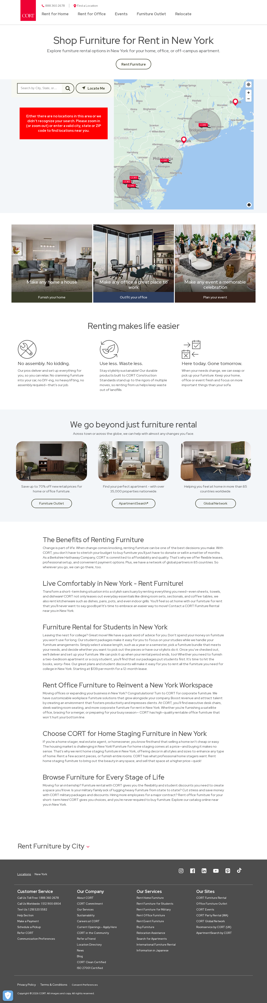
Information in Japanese (153, 950)
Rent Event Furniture (150, 921)
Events (121, 14)
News (80, 950)
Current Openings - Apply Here (97, 927)
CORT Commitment (90, 903)
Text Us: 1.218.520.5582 (32, 909)
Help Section (25, 915)
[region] (184, 144)
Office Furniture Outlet (211, 903)
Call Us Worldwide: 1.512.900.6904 (39, 903)
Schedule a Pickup (29, 927)
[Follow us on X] (239, 874)
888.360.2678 (55, 6)
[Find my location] (249, 84)
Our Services (85, 909)
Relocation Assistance (151, 933)
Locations (24, 874)
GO (68, 88)
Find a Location (87, 6)
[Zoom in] (249, 93)
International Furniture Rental (156, 944)
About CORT (85, 898)
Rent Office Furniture (151, 915)
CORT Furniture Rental (38, 105)
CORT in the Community (93, 933)
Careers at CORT (88, 921)
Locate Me (96, 88)
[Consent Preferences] (8, 995)
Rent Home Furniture (150, 898)
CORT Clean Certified (91, 962)
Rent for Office (92, 14)
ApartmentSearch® (133, 503)
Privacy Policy (26, 985)
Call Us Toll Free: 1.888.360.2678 (38, 898)
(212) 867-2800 (31, 122)
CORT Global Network (210, 921)
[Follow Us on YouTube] (216, 874)
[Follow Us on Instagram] (181, 874)
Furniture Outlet (151, 14)
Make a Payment (28, 921)
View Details (26, 134)
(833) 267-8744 (31, 168)
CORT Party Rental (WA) (212, 915)
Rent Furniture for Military (154, 909)
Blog (80, 956)
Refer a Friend (86, 939)
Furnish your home (51, 297)
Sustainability (85, 915)
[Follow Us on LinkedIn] (204, 874)
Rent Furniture (133, 64)
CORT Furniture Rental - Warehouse (39, 153)
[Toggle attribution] (249, 204)
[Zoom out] (249, 99)
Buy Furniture (145, 927)
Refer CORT (25, 933)
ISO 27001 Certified (90, 968)
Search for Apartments (152, 939)
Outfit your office (133, 297)
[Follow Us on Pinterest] (227, 874)
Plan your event (215, 297)
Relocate (183, 14)
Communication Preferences (36, 939)
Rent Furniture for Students (155, 903)
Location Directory (89, 944)
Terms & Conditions (53, 985)
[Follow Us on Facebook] (192, 874)
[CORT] (28, 10)
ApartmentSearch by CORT (214, 933)
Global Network (215, 503)
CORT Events (205, 909)
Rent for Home (55, 14)
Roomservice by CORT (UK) (213, 927)
